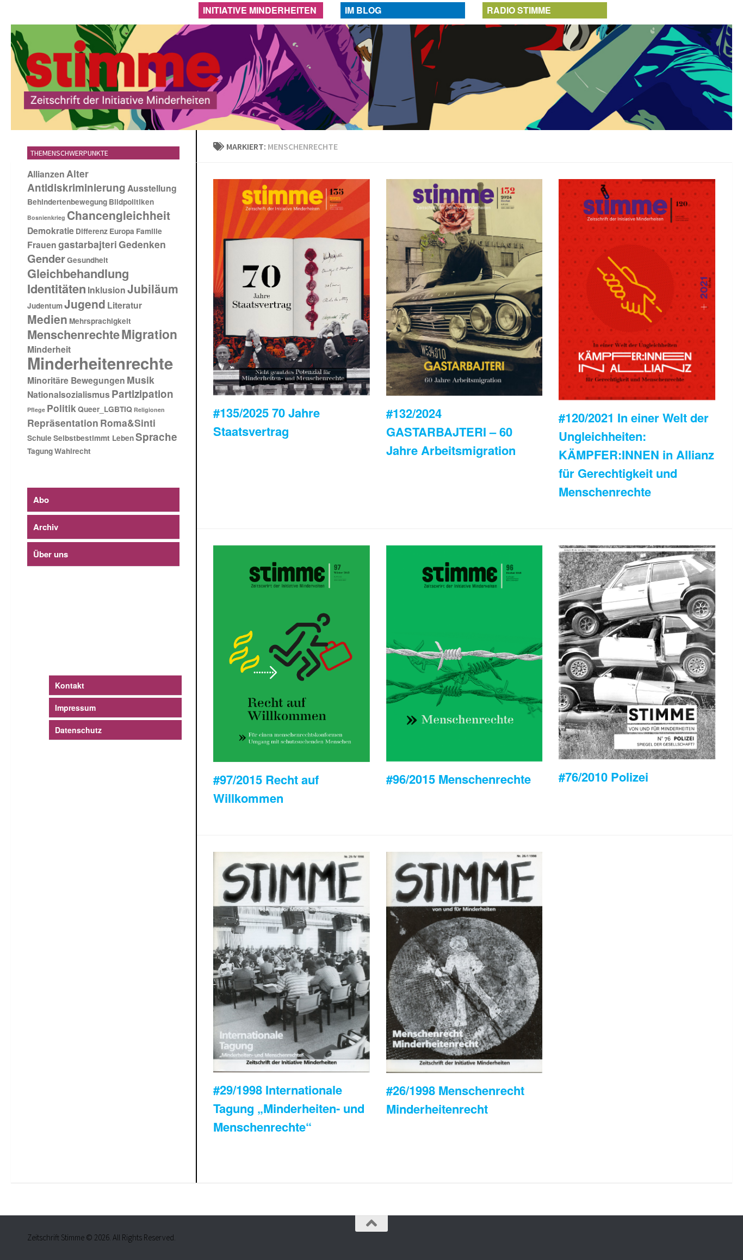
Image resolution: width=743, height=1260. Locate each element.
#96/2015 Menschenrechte (458, 779)
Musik (140, 379)
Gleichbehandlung (78, 273)
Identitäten (56, 288)
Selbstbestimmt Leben (93, 438)
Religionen (149, 409)
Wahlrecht (72, 451)
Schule (39, 438)
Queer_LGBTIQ (105, 409)
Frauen (42, 244)
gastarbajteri (87, 244)
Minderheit (49, 349)
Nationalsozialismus (68, 394)
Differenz (92, 231)
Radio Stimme (519, 10)
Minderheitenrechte (100, 363)
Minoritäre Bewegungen (76, 380)
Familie (149, 231)
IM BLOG (363, 10)
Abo (41, 500)
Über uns (50, 554)
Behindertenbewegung (67, 201)
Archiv (45, 527)
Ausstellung (152, 188)
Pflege (36, 409)
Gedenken (142, 244)
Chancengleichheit (118, 215)
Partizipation (143, 393)
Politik (61, 408)
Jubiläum (152, 288)
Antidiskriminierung (76, 187)
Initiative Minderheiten (260, 10)
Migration (149, 334)
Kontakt (69, 685)
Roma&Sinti (128, 422)
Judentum (45, 305)
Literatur (124, 305)
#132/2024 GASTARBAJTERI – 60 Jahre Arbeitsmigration (451, 431)
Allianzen (46, 174)
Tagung (40, 451)
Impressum (75, 707)
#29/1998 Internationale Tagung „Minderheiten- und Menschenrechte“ (288, 1108)
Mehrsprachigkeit (100, 321)
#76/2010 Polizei (603, 776)
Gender (46, 258)
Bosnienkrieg (46, 217)
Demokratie (50, 230)
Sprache (156, 436)
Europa (121, 231)
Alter (77, 173)
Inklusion (107, 290)
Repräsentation (62, 422)
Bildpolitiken (131, 201)
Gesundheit (87, 260)
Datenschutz (78, 729)
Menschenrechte (73, 334)
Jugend (85, 304)
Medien (47, 319)
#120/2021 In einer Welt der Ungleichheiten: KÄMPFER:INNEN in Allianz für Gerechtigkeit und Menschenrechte (636, 454)
